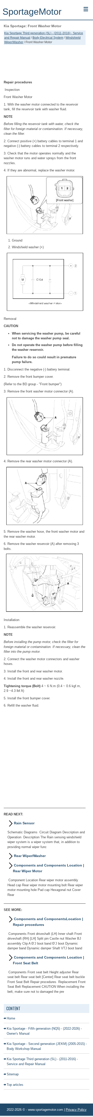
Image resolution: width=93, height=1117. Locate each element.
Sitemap (13, 1074)
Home (11, 1018)
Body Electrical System (47, 37)
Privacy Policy (76, 1110)
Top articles (15, 1085)
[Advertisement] (45, 62)
